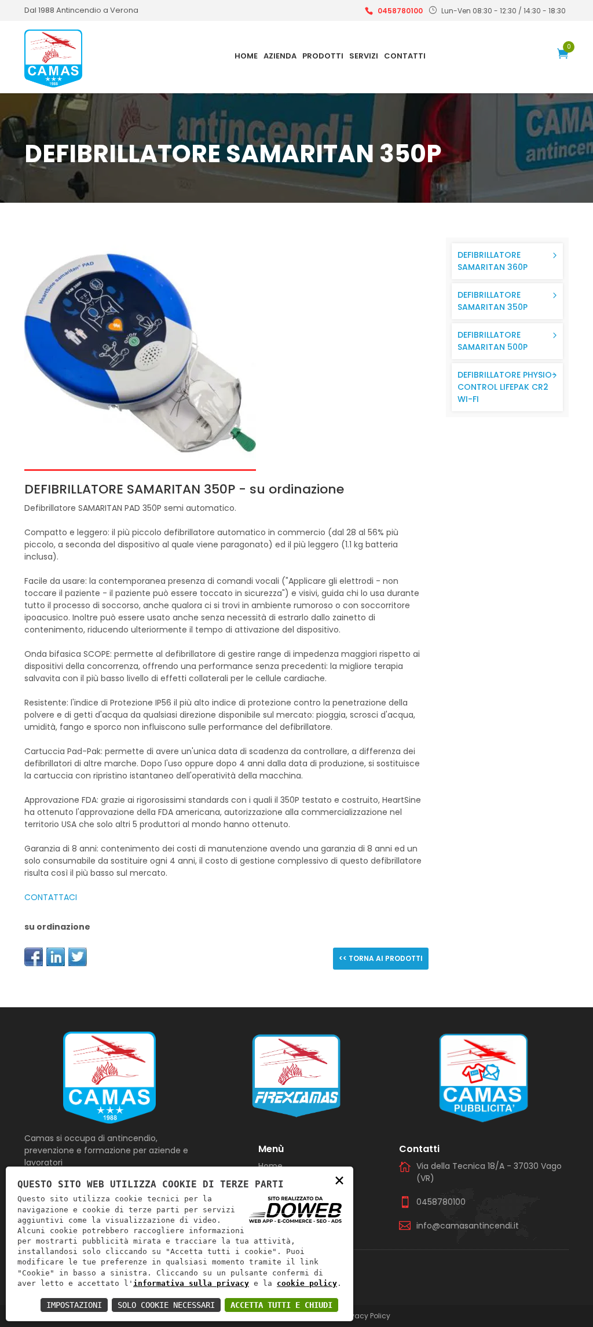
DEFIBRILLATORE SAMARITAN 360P (492, 261)
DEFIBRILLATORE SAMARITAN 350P (492, 301)
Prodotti (322, 55)
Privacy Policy (366, 1316)
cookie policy (307, 1283)
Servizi (363, 55)
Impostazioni (74, 1305)
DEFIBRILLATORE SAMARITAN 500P (492, 341)
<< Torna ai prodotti (381, 958)
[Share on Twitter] (77, 957)
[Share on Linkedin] (55, 957)
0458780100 (400, 11)
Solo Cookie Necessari (166, 1305)
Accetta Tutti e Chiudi (281, 1305)
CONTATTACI (50, 897)
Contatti (405, 55)
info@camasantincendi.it (467, 1225)
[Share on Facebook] (33, 957)
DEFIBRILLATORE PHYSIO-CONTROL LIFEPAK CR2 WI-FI (507, 387)
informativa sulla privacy (191, 1283)
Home (246, 55)
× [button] (339, 1179)
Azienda (279, 55)
